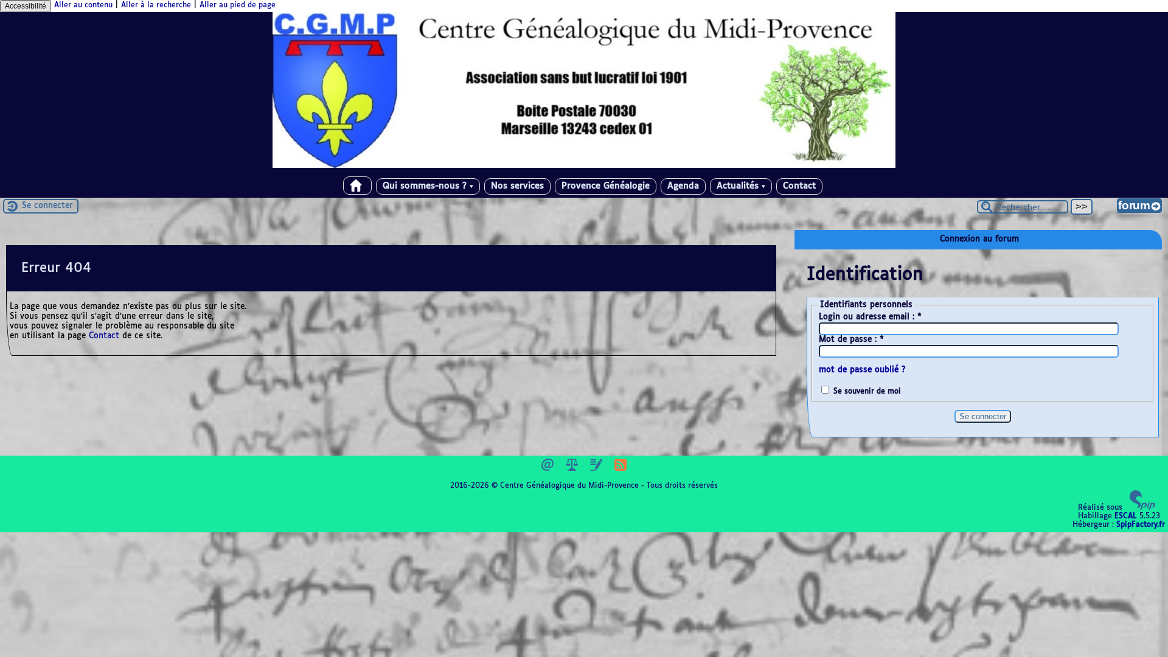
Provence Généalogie (605, 186)
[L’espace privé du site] (597, 469)
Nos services (517, 186)
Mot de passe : (851, 340)
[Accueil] (584, 166)
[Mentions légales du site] (573, 469)
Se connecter (47, 206)
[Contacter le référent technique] (549, 469)
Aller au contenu (83, 5)
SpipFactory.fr (1140, 525)
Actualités (741, 186)
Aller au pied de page (238, 5)
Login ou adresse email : (870, 317)
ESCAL (1125, 516)
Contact (799, 186)
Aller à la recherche (156, 5)
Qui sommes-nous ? (428, 186)
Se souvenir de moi (867, 391)
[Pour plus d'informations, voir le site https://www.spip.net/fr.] (1142, 508)
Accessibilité (25, 6)
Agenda (683, 186)
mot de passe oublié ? (862, 370)
